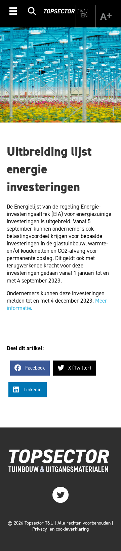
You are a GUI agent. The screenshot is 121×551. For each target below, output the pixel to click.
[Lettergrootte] (105, 16)
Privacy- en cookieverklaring (60, 529)
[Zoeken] (32, 12)
